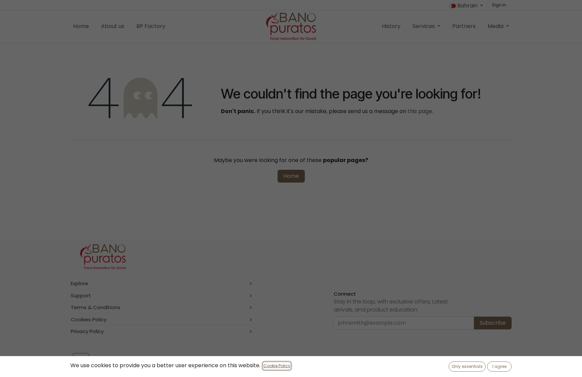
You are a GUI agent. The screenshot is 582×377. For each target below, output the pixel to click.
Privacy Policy (87, 331)
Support (81, 295)
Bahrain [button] (467, 5)
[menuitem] (81, 26)
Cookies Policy (88, 319)
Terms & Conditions (95, 307)
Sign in (499, 5)
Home (291, 176)
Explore (79, 283)
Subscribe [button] (493, 323)
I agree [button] (499, 366)
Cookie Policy (276, 366)
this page (420, 111)
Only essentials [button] (467, 366)
